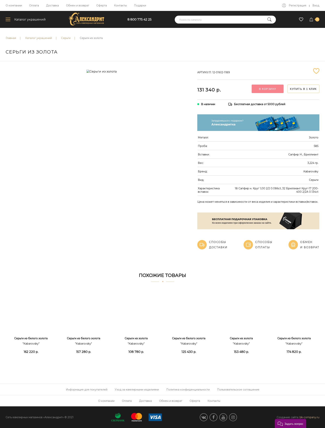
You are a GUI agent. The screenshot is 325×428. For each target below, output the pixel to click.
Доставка (52, 5)
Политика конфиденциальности (188, 389)
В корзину (267, 88)
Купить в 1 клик (303, 88)
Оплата (34, 5)
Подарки (140, 5)
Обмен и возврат (77, 5)
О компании (14, 5)
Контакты (120, 5)
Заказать (30, 361)
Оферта (101, 5)
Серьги (66, 38)
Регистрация (297, 5)
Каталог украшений (30, 19)
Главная (11, 38)
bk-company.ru (309, 417)
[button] (290, 423)
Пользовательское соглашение (238, 389)
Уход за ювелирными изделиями (137, 389)
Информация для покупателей (86, 389)
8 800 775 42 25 (140, 19)
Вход (315, 5)
